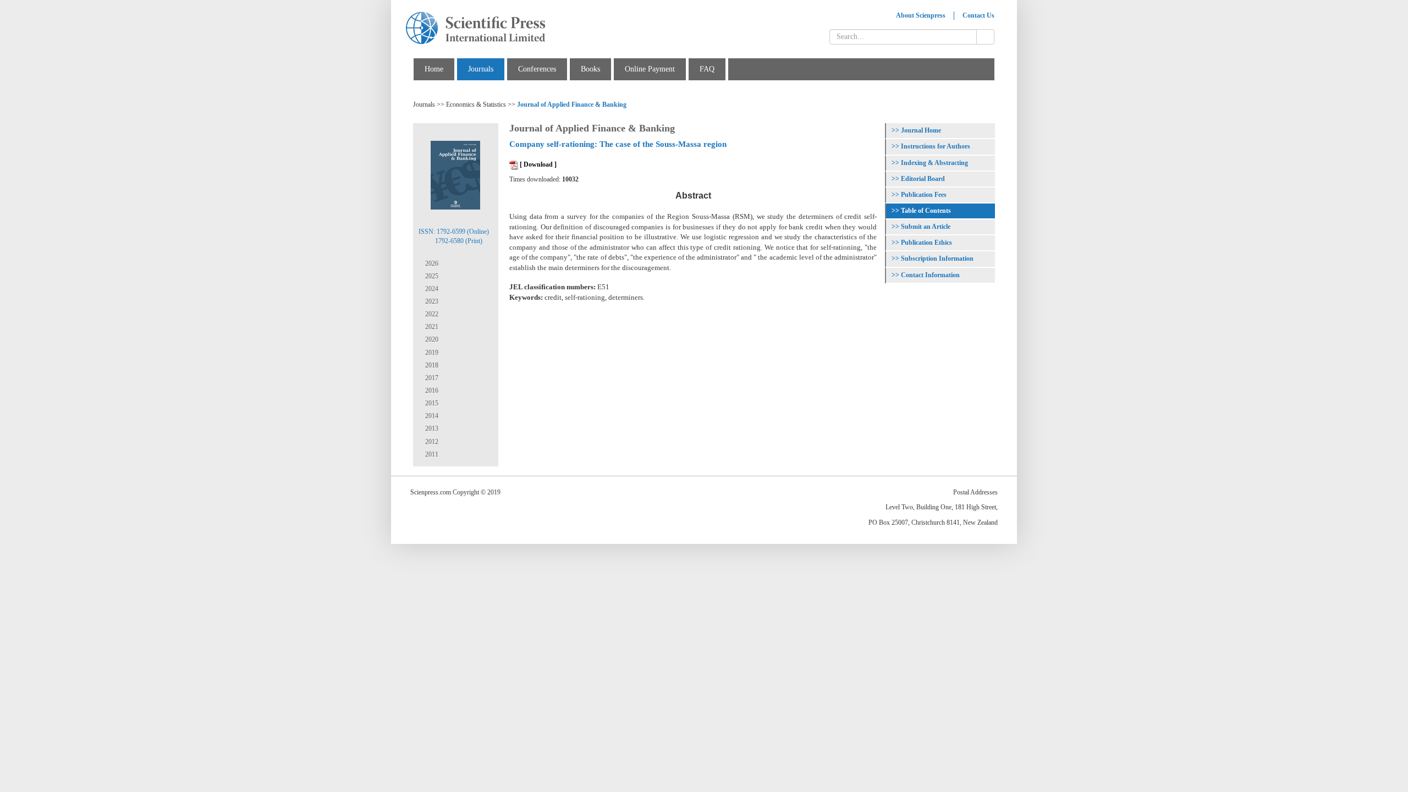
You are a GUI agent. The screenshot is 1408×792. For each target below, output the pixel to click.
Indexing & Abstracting (934, 163)
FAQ (707, 69)
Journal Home (921, 130)
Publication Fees (924, 195)
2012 (431, 442)
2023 (431, 301)
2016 (431, 390)
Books (590, 69)
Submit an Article (925, 226)
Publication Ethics (926, 242)
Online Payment (650, 69)
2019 (431, 352)
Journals (480, 69)
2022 (431, 314)
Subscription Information (937, 258)
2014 (431, 416)
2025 (431, 276)
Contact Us (978, 15)
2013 (431, 428)
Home (434, 69)
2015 (431, 403)
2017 (431, 378)
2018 (431, 365)
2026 (431, 263)
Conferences (537, 69)
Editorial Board (923, 179)
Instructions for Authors (935, 146)
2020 (431, 339)
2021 (431, 327)
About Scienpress (920, 15)
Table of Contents (926, 211)
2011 (431, 454)
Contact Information (930, 275)
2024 (431, 289)
